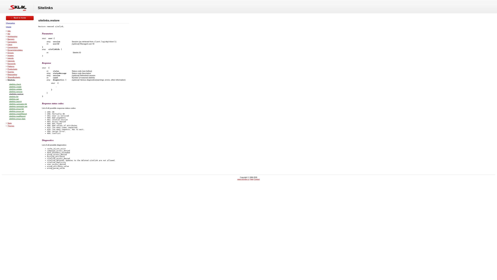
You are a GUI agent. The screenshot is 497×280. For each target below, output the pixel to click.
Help (251, 179)
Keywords (12, 64)
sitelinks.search (15, 102)
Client (10, 45)
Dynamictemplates (15, 50)
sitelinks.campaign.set (18, 106)
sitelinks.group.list (16, 109)
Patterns (11, 66)
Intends (11, 58)
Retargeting (12, 75)
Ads (9, 31)
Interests (11, 61)
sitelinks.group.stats (17, 119)
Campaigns (12, 42)
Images (11, 56)
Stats (10, 123)
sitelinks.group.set (16, 111)
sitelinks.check (15, 84)
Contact (257, 179)
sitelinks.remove (15, 92)
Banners (11, 39)
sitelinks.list (13, 97)
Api (9, 34)
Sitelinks (11, 80)
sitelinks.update (15, 89)
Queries (11, 72)
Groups (11, 53)
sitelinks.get (14, 99)
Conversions (13, 47)
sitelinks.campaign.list (18, 104)
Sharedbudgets (14, 77)
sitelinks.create (15, 87)
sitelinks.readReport (17, 116)
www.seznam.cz (243, 179)
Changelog (10, 23)
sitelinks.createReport (18, 114)
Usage (8, 27)
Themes (11, 126)
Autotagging (12, 36)
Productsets (12, 69)
